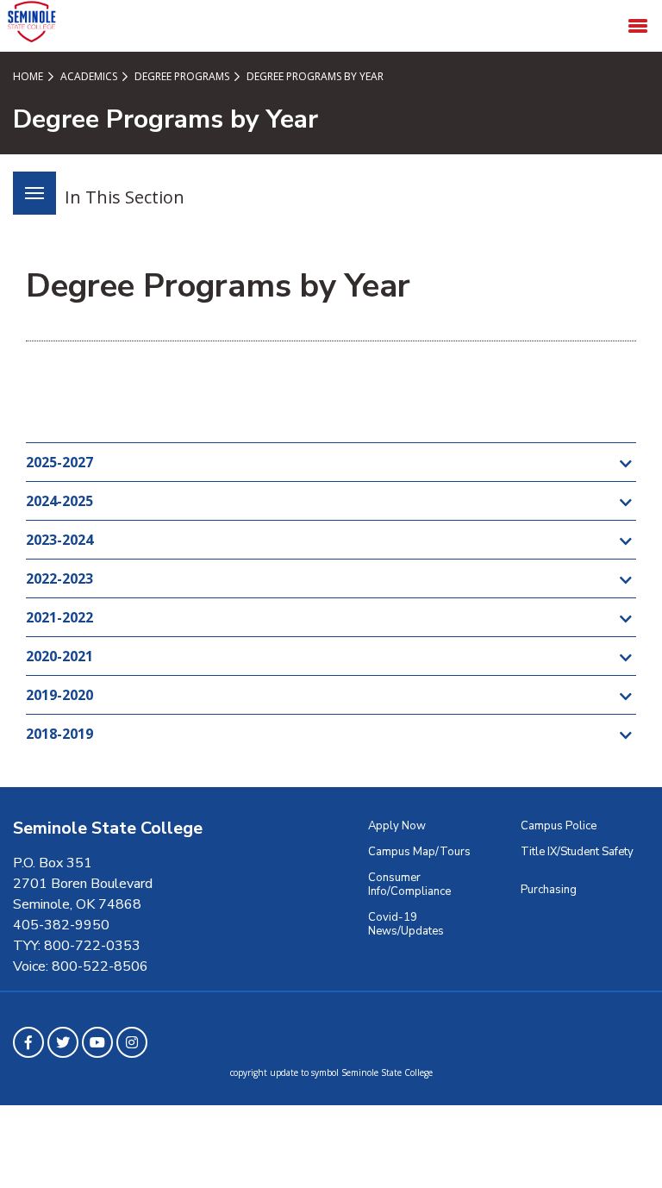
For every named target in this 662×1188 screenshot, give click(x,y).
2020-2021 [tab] (59, 656)
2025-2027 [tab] (59, 462)
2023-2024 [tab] (59, 539)
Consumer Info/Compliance (409, 884)
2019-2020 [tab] (59, 694)
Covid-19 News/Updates (406, 924)
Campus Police (558, 826)
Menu (34, 193)
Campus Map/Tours (419, 852)
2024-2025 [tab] (59, 500)
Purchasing (549, 889)
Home (28, 76)
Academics (87, 76)
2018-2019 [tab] (59, 733)
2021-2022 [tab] (59, 617)
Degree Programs (180, 76)
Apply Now (397, 826)
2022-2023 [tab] (59, 578)
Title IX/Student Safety (577, 852)
